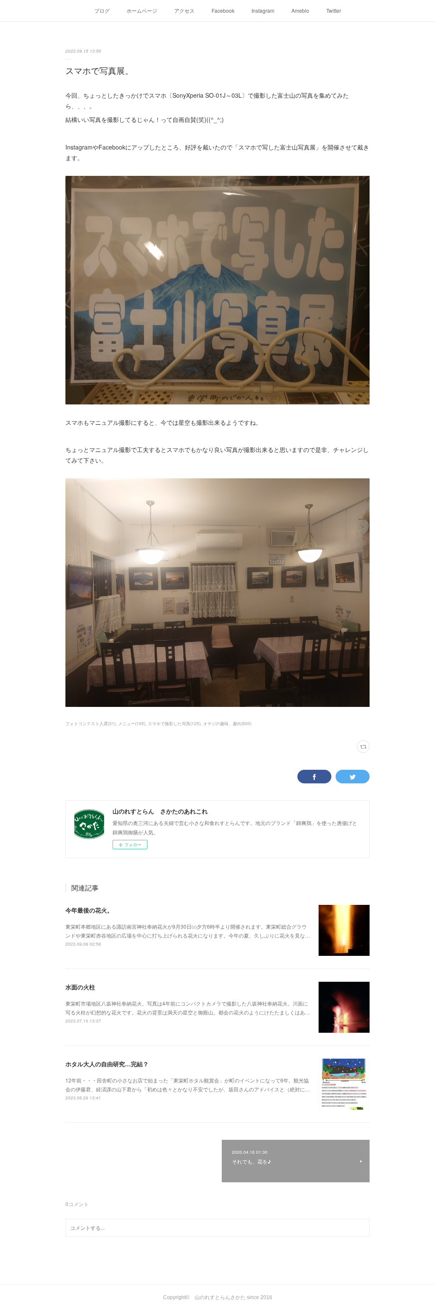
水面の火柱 (80, 987)
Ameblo (300, 10)
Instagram (262, 10)
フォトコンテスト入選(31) (90, 723)
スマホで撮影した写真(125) (174, 723)
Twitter (333, 10)
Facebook (223, 10)
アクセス (184, 10)
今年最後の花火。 (89, 910)
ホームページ (142, 10)
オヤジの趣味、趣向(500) (227, 723)
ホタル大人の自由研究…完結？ (107, 1064)
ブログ (102, 10)
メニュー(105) (131, 723)
